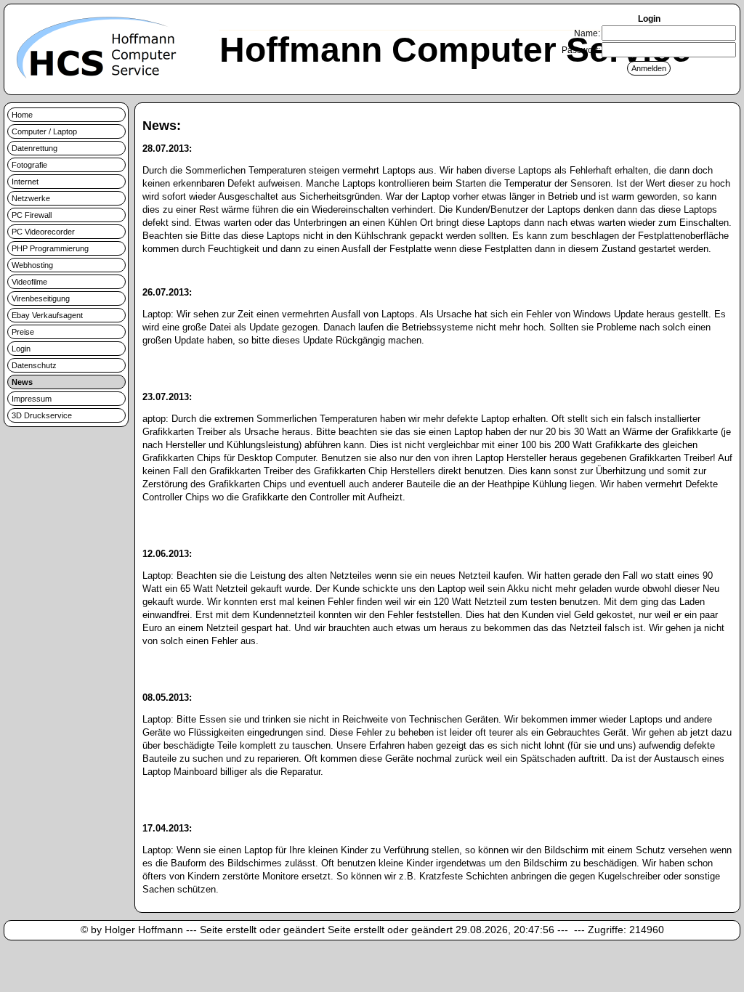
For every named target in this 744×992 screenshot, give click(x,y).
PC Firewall (32, 215)
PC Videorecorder (43, 231)
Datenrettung (34, 148)
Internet (25, 181)
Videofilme (29, 281)
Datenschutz (34, 365)
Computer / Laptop (44, 131)
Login (21, 348)
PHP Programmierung (50, 248)
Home (22, 114)
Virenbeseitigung (41, 298)
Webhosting (32, 265)
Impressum (32, 398)
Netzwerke (31, 198)
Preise (23, 332)
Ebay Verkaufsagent (47, 315)
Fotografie (29, 164)
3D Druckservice (42, 415)
